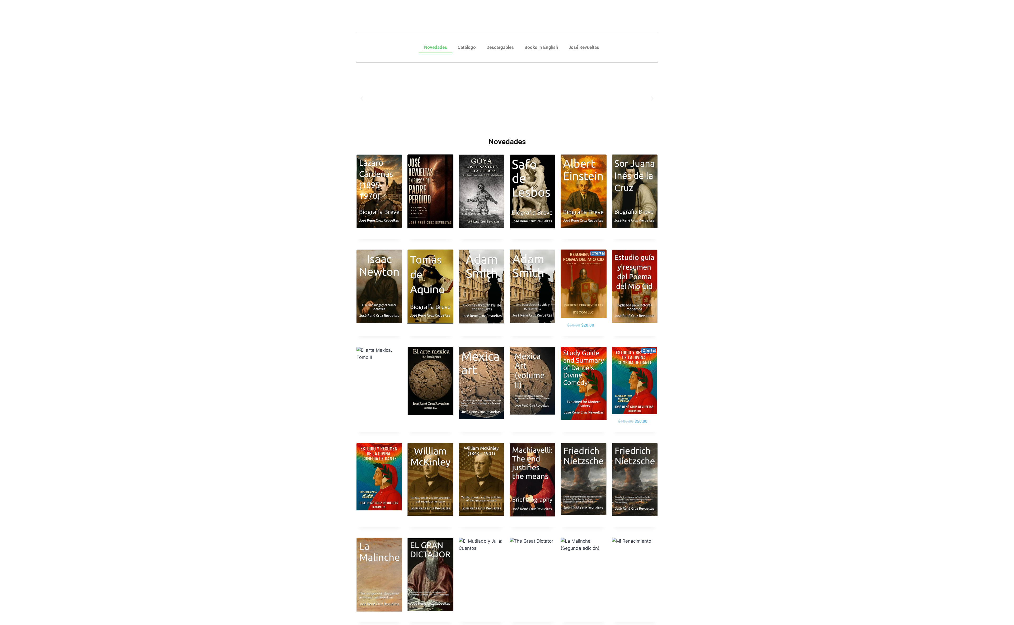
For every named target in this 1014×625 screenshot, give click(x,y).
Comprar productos (374, 335)
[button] (361, 98)
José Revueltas (584, 47)
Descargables (500, 47)
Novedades (435, 47)
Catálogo (467, 47)
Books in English (541, 47)
